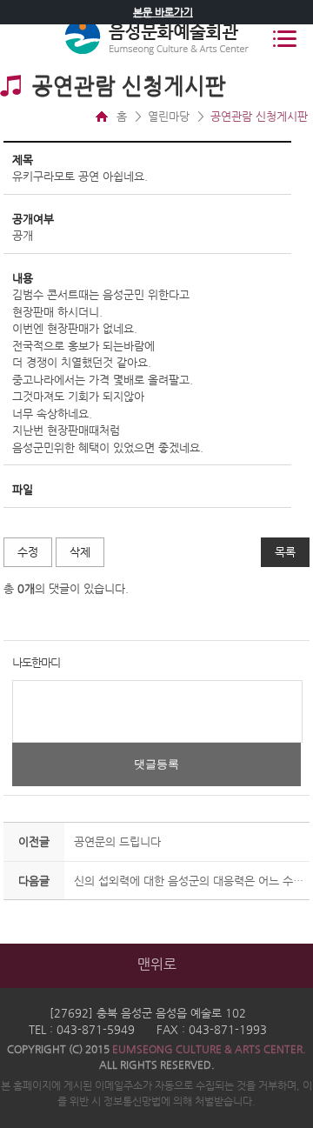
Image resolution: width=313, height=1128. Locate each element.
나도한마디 (36, 662)
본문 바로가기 (163, 12)
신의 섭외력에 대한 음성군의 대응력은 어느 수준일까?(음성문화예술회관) (189, 880)
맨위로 (156, 964)
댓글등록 (156, 764)
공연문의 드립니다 (117, 841)
